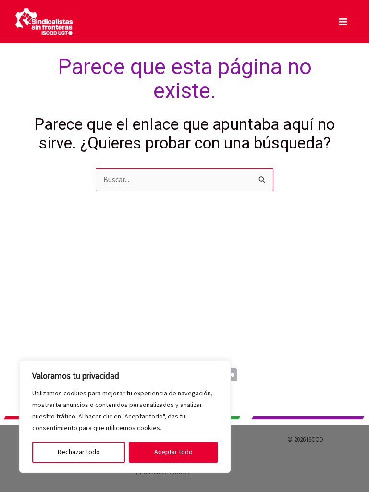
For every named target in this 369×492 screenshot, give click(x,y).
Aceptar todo (173, 452)
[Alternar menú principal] (343, 21)
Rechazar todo (79, 452)
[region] (125, 416)
